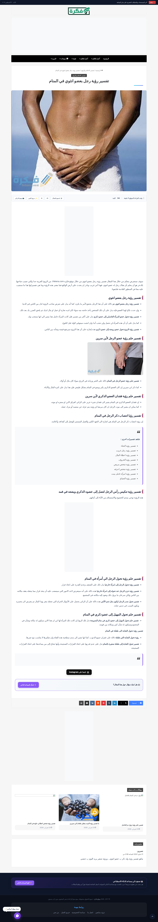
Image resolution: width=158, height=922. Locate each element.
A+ (47, 198)
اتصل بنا (90, 912)
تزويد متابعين (100, 912)
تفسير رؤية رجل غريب (126, 450)
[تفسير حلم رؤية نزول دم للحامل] (123, 808)
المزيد (54, 59)
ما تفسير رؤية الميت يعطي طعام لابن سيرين (84, 823)
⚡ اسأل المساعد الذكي (28, 685)
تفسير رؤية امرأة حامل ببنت (123, 474)
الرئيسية (106, 59)
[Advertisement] (79, 35)
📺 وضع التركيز (19, 198)
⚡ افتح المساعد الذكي (24, 883)
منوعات (63, 59)
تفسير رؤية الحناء (128, 446)
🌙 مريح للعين (32, 198)
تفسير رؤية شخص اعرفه (125, 469)
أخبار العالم (96, 59)
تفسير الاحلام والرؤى (87, 70)
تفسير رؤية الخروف (127, 460)
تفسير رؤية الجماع (128, 478)
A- (41, 198)
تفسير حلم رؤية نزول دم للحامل (132, 825)
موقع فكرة (97, 899)
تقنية (74, 59)
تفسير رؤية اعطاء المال (125, 455)
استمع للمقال (57, 198)
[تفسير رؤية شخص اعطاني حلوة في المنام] (35, 807)
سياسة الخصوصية (78, 912)
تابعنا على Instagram (79, 672)
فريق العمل (65, 912)
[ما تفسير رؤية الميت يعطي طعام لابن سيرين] (79, 807)
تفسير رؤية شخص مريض (125, 464)
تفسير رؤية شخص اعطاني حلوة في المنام (41, 823)
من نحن (56, 912)
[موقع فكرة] (79, 11)
